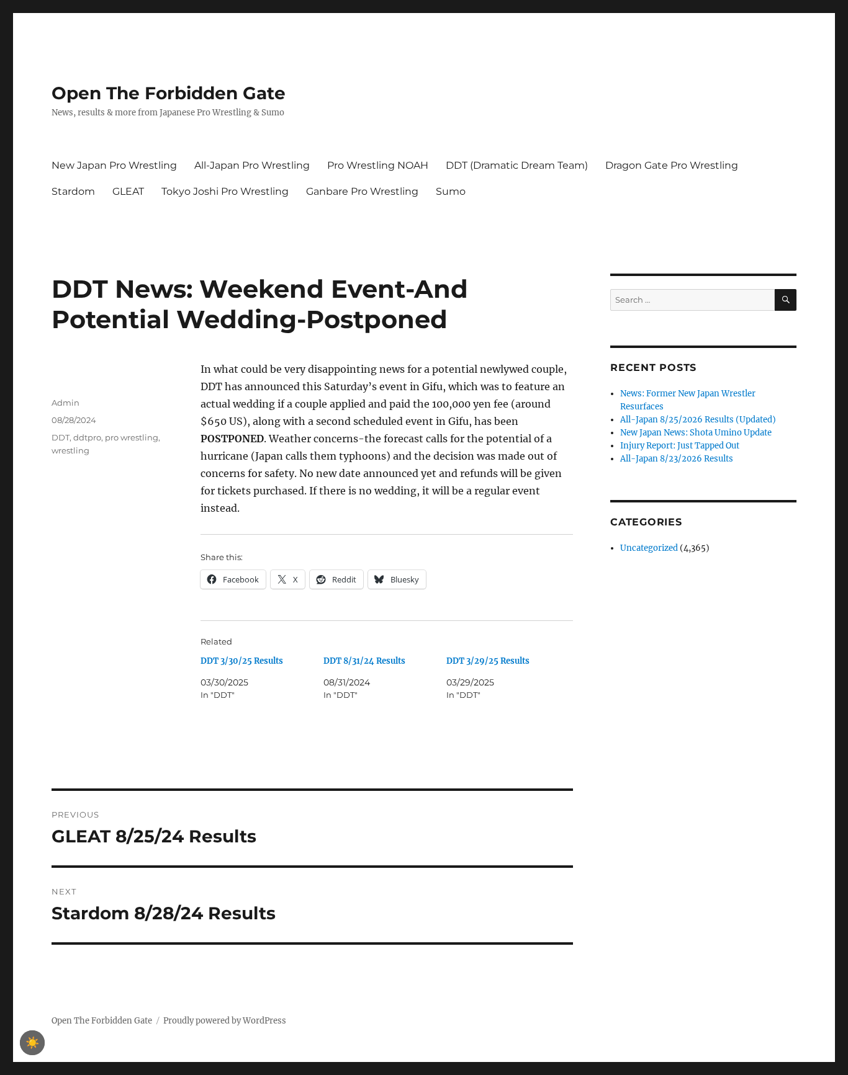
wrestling (70, 450)
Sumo (451, 191)
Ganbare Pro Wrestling (362, 191)
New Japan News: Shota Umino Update (696, 432)
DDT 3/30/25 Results (242, 661)
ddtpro (87, 437)
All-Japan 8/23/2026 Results (676, 458)
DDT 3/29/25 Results (488, 661)
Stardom (73, 191)
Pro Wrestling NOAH (377, 165)
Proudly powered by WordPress (224, 1020)
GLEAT (128, 191)
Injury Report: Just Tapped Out (679, 445)
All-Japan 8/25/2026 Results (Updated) (698, 419)
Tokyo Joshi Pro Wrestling (225, 191)
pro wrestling (131, 437)
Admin (65, 403)
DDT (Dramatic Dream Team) (517, 165)
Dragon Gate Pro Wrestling (671, 165)
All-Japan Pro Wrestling (252, 165)
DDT (61, 437)
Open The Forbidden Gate (169, 93)
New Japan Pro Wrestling (114, 165)
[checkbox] (32, 1042)
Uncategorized (649, 548)
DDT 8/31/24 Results (364, 661)
